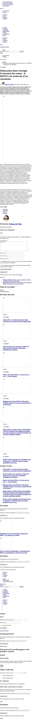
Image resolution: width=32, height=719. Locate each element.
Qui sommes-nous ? (7, 1)
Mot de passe (3, 622)
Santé (4, 35)
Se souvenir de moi (6, 625)
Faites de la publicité (8, 3)
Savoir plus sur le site (8, 4)
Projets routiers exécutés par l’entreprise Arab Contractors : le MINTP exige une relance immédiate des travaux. (17, 461)
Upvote (1, 291)
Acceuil (5, 27)
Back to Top (3, 584)
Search (21, 51)
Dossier (5, 32)
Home (4, 578)
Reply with (4, 272)
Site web (2, 258)
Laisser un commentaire (6, 269)
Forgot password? (4, 630)
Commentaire (3, 240)
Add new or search (4, 673)
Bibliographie (6, 31)
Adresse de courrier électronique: (7, 512)
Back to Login (3, 646)
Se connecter (6, 11)
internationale (6, 34)
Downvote (6, 291)
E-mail (2, 255)
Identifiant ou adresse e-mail (6, 619)
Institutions (5, 30)
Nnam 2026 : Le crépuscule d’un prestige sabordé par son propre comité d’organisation (17, 320)
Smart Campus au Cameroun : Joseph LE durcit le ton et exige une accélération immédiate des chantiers (16, 348)
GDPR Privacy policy (8, 581)
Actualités (5, 28)
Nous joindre (6, 5)
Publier (4, 12)
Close (1, 585)
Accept (1, 665)
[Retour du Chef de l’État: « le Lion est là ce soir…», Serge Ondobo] (17, 359)
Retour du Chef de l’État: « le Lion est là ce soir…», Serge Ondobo (16, 375)
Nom (1, 253)
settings (20, 274)
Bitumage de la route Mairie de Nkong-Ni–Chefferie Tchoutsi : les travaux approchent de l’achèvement (17, 403)
